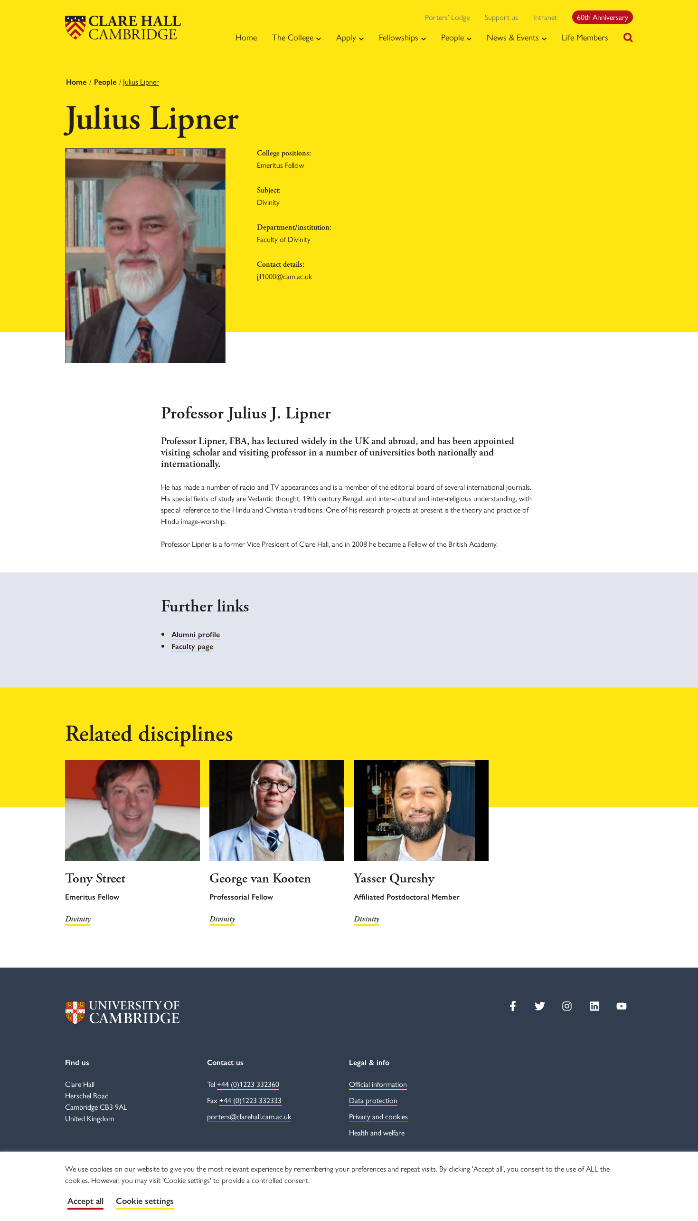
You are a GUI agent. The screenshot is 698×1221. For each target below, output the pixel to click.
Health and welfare (377, 1132)
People (452, 37)
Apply (346, 37)
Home (246, 37)
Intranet (545, 16)
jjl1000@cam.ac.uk (284, 276)
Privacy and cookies (378, 1116)
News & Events (513, 37)
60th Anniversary (602, 16)
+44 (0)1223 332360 (248, 1083)
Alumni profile (195, 634)
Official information (378, 1083)
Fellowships (398, 37)
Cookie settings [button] (145, 1201)
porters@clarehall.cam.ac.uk (249, 1116)
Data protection (373, 1100)
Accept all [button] (85, 1201)
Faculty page (192, 646)
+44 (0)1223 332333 (250, 1100)
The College (292, 37)
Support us (501, 16)
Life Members (585, 37)
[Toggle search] (628, 37)
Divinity (77, 919)
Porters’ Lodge (447, 16)
